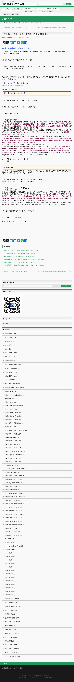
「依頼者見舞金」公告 (11, 372)
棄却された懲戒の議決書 (12, 633)
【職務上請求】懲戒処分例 (12, 486)
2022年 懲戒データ (10, 560)
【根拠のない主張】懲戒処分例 (13, 483)
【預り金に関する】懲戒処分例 (13, 507)
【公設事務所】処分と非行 (12, 500)
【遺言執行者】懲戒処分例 (12, 465)
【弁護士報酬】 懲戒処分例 (12, 444)
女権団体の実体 (9, 341)
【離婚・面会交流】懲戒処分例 (13, 517)
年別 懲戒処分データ (11, 539)
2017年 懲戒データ (10, 577)
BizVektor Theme (36, 677)
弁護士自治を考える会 (13, 4)
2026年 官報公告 (9, 542)
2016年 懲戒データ (10, 581)
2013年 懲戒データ (10, 591)
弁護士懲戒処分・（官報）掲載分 (14, 387)
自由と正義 (8, 349)
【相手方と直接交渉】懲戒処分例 (14, 503)
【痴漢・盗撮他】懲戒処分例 (13, 416)
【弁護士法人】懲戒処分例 (12, 531)
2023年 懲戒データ (10, 556)
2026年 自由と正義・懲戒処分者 (14, 546)
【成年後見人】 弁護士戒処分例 (14, 423)
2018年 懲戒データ (10, 574)
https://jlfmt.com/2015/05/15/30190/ (12, 85)
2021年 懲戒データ (10, 563)
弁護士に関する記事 (10, 337)
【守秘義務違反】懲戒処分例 (13, 419)
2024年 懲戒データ (10, 553)
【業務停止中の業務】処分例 (13, 434)
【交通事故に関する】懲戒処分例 (14, 524)
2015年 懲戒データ (10, 584)
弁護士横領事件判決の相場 (12, 383)
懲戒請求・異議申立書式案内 (13, 606)
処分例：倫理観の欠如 (11, 391)
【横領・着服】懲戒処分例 (12, 409)
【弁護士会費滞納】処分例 (12, 458)
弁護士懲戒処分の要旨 (15, 22)
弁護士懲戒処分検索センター (13, 364)
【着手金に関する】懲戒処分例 (13, 510)
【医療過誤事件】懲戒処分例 (13, 441)
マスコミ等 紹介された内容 (12, 656)
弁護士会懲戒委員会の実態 (12, 621)
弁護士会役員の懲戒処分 (12, 645)
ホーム (5, 663)
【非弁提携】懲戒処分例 (12, 437)
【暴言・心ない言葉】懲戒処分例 (14, 395)
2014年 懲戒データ (10, 588)
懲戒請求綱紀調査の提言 (12, 618)
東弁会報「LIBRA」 (10, 356)
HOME (3, 22)
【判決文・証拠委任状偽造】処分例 (15, 451)
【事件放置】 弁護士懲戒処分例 (14, 405)
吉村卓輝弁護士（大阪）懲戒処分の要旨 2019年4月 (16, 27)
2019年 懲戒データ (10, 570)
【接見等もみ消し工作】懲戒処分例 (15, 493)
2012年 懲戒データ (10, 595)
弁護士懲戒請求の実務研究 (12, 598)
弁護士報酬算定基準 (10, 333)
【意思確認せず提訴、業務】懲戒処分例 (16, 430)
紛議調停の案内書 (10, 614)
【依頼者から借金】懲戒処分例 (13, 479)
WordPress (28, 677)
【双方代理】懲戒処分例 (12, 489)
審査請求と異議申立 (10, 625)
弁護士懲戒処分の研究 (11, 602)
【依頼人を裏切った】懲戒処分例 (14, 455)
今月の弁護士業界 (10, 360)
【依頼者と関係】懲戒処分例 (13, 412)
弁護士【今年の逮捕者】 (12, 376)
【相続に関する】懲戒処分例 (13, 462)
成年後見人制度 (9, 641)
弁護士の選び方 (9, 345)
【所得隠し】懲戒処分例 (12, 472)
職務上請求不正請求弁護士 (12, 648)
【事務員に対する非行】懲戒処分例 (15, 514)
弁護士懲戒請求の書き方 (12, 610)
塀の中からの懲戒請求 (11, 652)
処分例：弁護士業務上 (11, 426)
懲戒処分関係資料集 (10, 629)
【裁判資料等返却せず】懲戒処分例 (15, 496)
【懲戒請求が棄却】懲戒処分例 (13, 535)
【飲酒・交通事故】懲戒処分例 (13, 521)
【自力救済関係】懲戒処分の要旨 (14, 476)
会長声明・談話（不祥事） (12, 368)
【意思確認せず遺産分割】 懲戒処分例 (16, 469)
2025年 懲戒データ (10, 549)
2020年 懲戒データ (10, 567)
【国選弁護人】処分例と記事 (13, 448)
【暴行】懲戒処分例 (10, 402)
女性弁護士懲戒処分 (10, 380)
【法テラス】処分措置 (11, 637)
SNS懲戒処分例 (9, 398)
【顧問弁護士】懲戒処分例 (12, 528)
